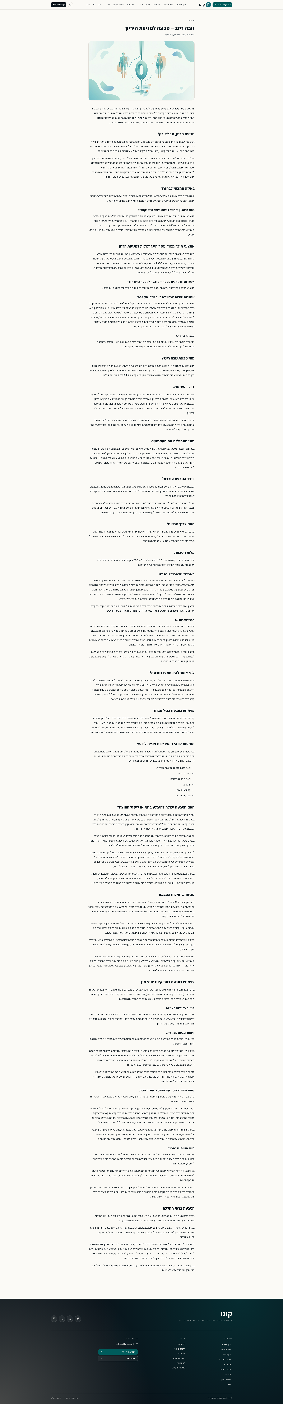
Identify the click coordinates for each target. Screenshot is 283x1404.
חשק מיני (131, 4)
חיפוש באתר (180, 1348)
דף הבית (192, 20)
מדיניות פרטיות (178, 1367)
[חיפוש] (70, 4)
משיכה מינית (118, 4)
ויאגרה (107, 4)
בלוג (88, 4)
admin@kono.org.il (125, 1344)
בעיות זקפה (168, 4)
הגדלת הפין (97, 4)
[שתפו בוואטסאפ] (62, 1318)
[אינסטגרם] (54, 1318)
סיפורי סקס (57, 4)
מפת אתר (181, 1363)
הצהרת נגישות (179, 1358)
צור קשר (181, 1353)
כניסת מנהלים (56, 1398)
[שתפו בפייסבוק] (78, 1318)
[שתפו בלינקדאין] (70, 1318)
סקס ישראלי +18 (221, 4)
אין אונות (156, 4)
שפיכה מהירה (144, 4)
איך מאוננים (181, 4)
